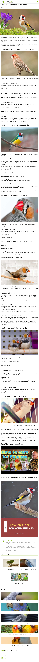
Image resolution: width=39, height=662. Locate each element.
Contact (2, 657)
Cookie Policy (3, 656)
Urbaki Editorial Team (6, 7)
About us (2, 654)
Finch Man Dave (6, 475)
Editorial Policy (3, 658)
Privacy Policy (3, 655)
